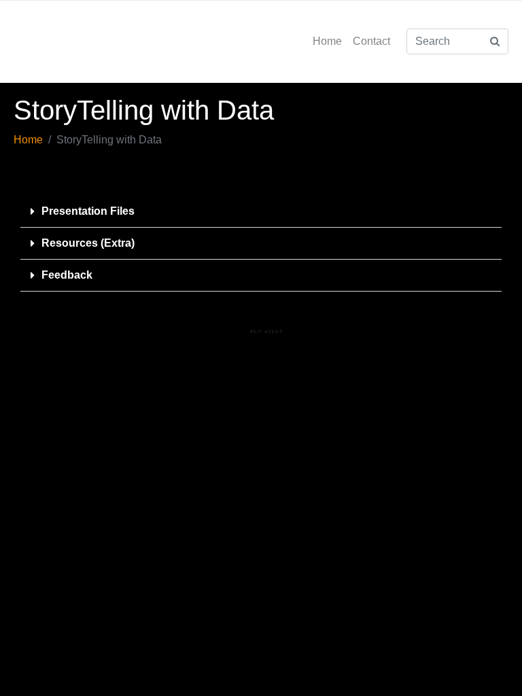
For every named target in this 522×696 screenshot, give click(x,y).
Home (327, 41)
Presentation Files (88, 211)
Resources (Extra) (88, 243)
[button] (261, 212)
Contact (371, 41)
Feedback (66, 275)
